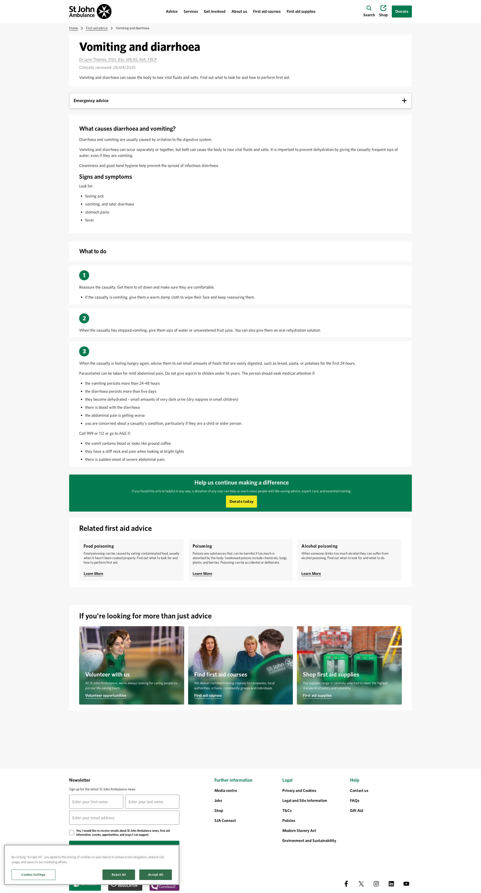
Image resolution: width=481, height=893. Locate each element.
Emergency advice (91, 100)
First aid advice (97, 28)
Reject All (119, 874)
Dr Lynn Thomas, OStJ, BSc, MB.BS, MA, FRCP (118, 59)
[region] (91, 865)
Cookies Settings (33, 874)
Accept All (155, 874)
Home (73, 28)
